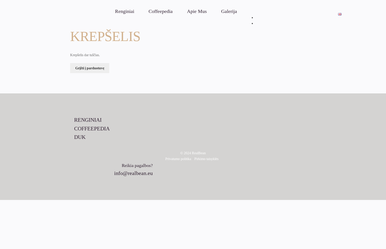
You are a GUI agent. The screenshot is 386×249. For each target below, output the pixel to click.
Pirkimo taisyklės (206, 159)
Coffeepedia (161, 11)
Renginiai (124, 11)
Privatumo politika (178, 159)
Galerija (229, 11)
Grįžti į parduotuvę (89, 68)
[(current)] (340, 14)
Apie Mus (197, 11)
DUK (80, 137)
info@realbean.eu (133, 173)
